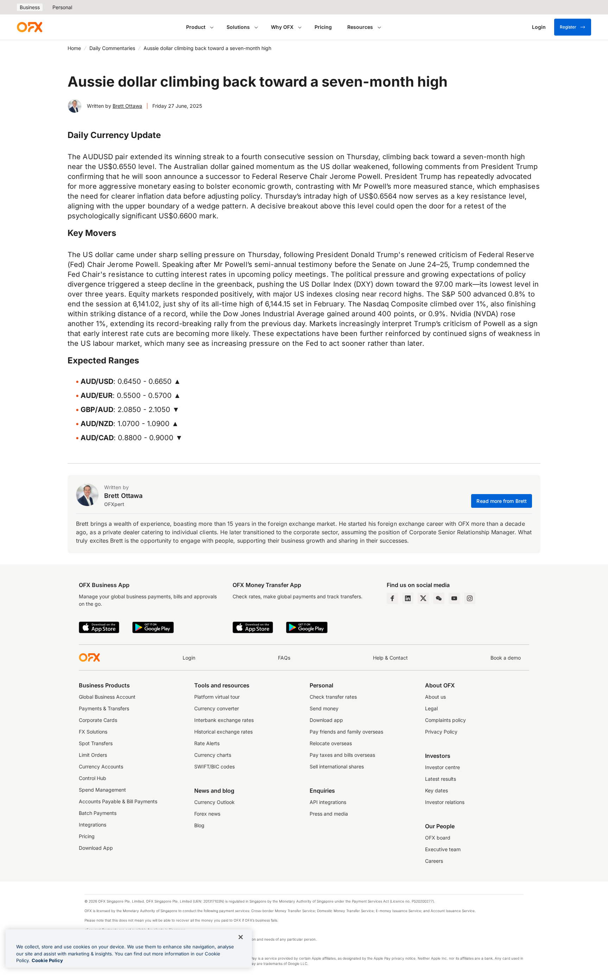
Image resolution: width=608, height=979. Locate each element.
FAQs (284, 658)
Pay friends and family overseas (346, 732)
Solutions (238, 27)
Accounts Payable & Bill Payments (118, 801)
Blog (199, 825)
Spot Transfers (96, 743)
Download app (326, 720)
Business (30, 7)
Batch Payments (97, 813)
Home (74, 48)
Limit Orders (93, 755)
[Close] (240, 937)
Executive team (443, 849)
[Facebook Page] (392, 598)
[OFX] (29, 27)
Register (568, 27)
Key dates (436, 790)
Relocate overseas (331, 743)
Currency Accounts (101, 766)
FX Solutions (93, 732)
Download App (96, 848)
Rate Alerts (207, 743)
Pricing (323, 27)
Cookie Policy (47, 960)
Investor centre (442, 767)
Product (195, 27)
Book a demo (505, 658)
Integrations (92, 825)
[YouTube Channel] (454, 598)
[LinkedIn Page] (407, 598)
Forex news (207, 814)
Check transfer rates (333, 697)
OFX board (437, 838)
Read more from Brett (501, 501)
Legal (431, 708)
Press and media (329, 814)
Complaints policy (445, 720)
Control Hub (92, 778)
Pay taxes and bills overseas (342, 755)
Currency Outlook (214, 802)
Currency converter (216, 708)
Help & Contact (390, 658)
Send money (324, 708)
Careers (434, 861)
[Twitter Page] (423, 598)
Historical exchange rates (223, 732)
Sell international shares (337, 766)
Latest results (440, 779)
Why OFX (282, 27)
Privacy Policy (441, 732)
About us (435, 697)
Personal (62, 7)
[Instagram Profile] (469, 598)
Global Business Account (107, 697)
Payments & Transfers (104, 708)
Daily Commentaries (112, 48)
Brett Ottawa (127, 106)
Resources (360, 27)
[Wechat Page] (438, 598)
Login (189, 658)
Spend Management (102, 790)
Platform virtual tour (217, 697)
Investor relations (444, 802)
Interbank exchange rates (224, 720)
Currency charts (212, 755)
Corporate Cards (98, 720)
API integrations (328, 802)
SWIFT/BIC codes (214, 766)
